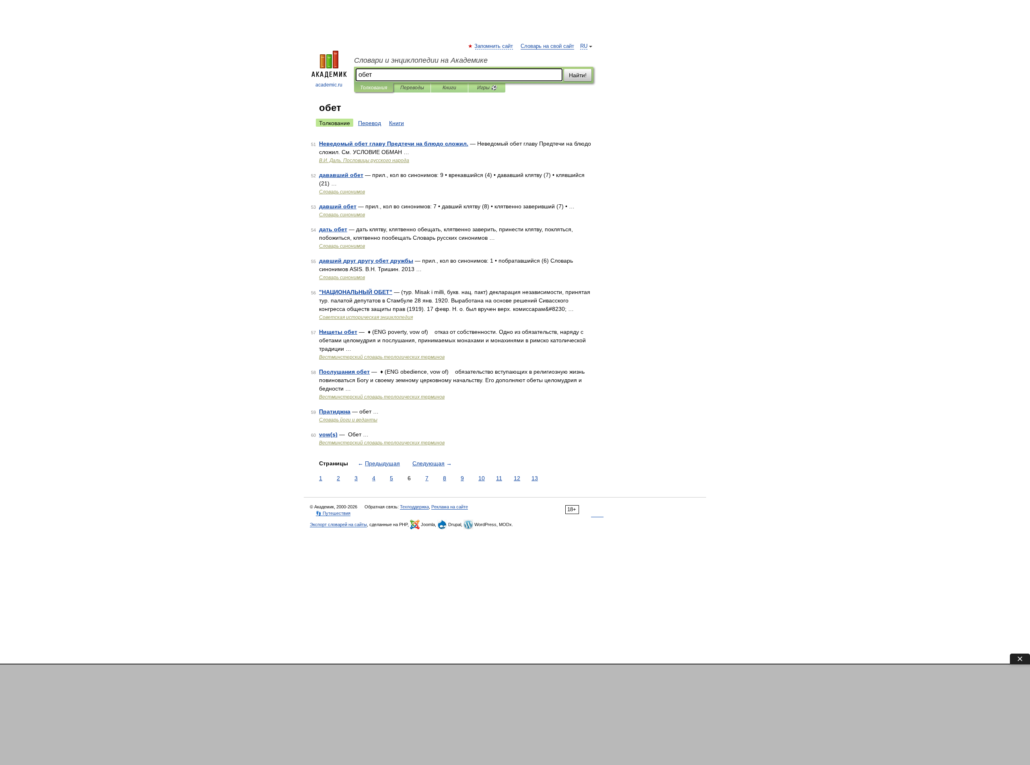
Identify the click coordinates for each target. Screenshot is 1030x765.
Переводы (412, 87)
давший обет (337, 206)
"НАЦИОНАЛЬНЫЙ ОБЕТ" (355, 292)
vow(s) (328, 434)
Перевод (369, 123)
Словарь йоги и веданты (348, 420)
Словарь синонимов (342, 192)
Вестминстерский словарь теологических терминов (382, 357)
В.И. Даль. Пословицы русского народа (364, 160)
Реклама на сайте (449, 506)
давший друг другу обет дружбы (366, 260)
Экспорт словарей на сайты (338, 524)
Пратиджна (334, 411)
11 (499, 478)
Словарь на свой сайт (547, 46)
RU (583, 46)
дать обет (333, 229)
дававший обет (341, 175)
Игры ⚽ (487, 87)
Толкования (373, 87)
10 (481, 478)
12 (517, 478)
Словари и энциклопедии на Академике (421, 60)
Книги (449, 87)
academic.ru (328, 85)
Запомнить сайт (494, 46)
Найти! (578, 75)
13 (534, 478)
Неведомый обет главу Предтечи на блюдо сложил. (393, 143)
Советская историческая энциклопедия (366, 317)
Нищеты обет (338, 332)
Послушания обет (344, 371)
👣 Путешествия (333, 513)
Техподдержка (414, 506)
